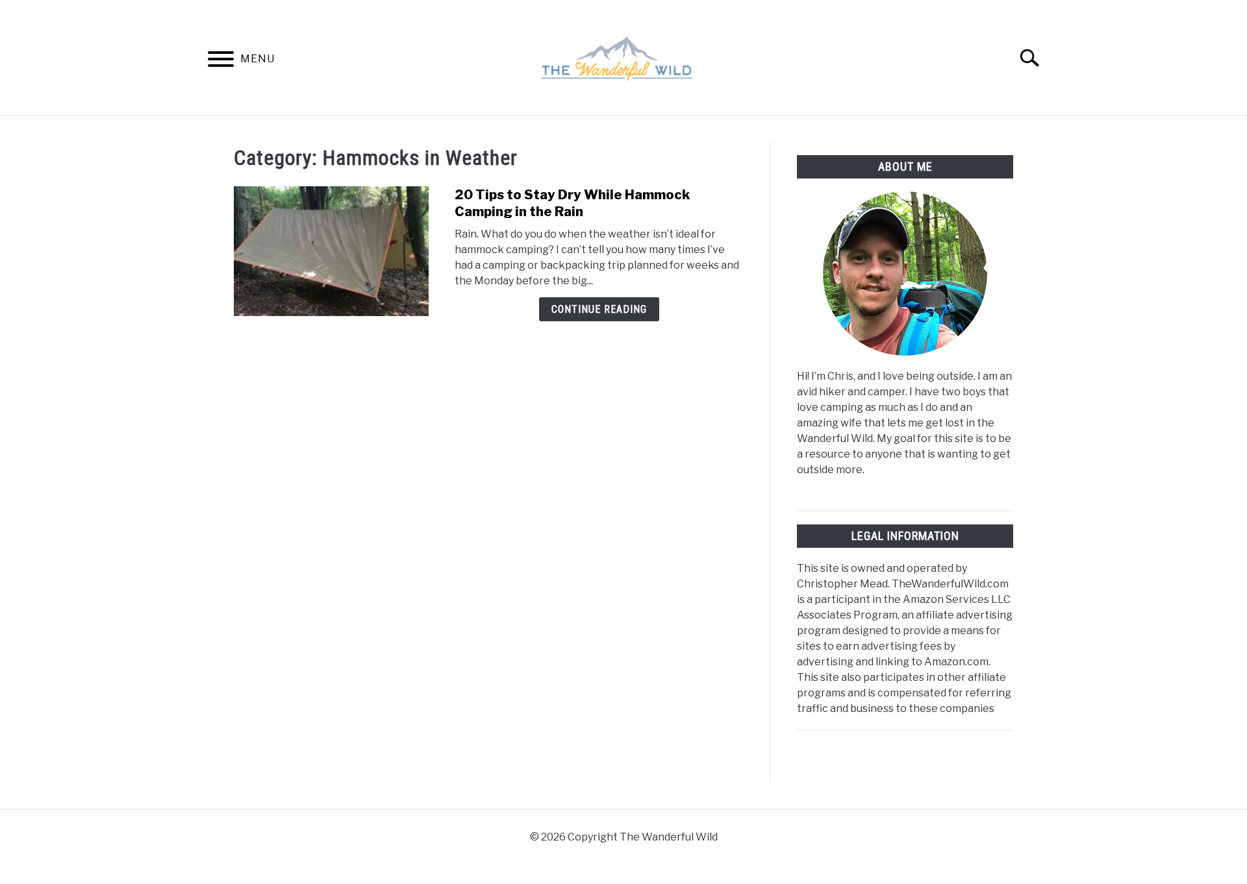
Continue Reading (599, 309)
